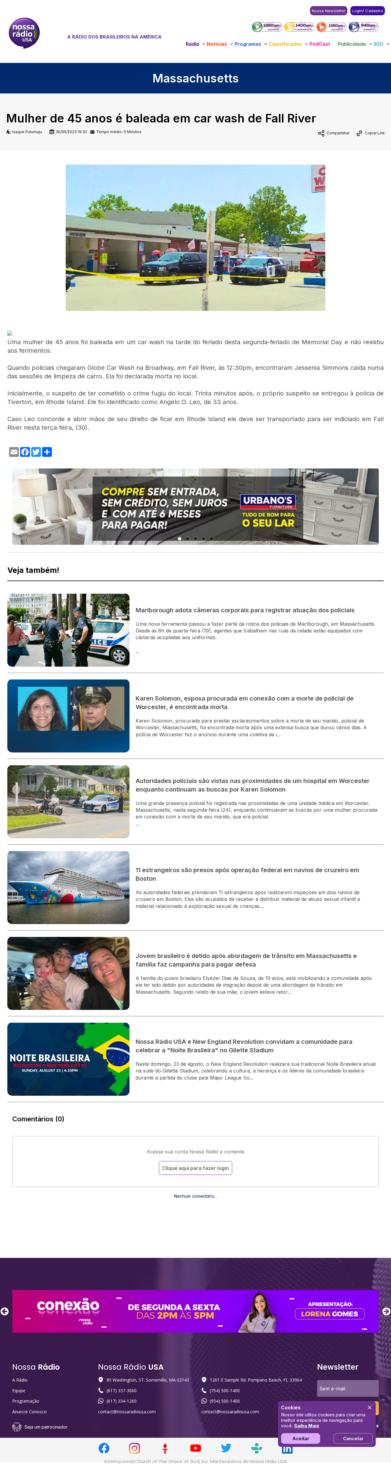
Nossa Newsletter (328, 10)
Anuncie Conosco (29, 1412)
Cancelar (353, 1438)
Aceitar (300, 1438)
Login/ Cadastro (367, 10)
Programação (25, 1401)
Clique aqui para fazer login (195, 1168)
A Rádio (19, 1380)
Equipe (18, 1390)
